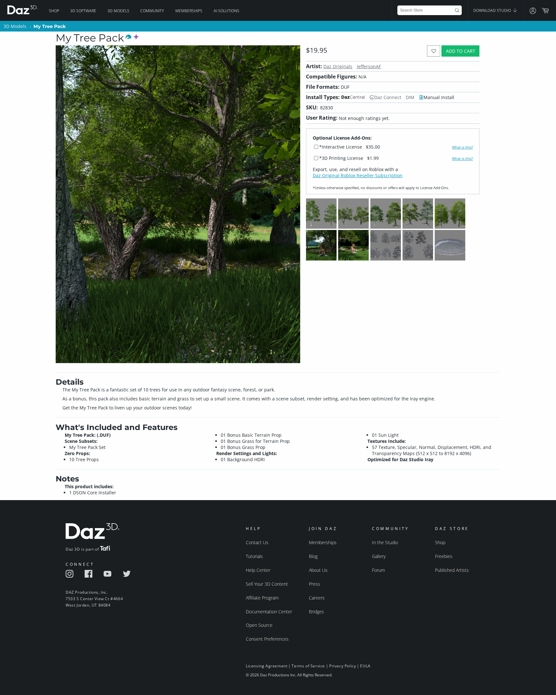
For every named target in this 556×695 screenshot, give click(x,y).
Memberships (188, 11)
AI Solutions (226, 11)
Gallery (378, 556)
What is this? (462, 147)
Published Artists (452, 570)
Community (152, 11)
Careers (317, 598)
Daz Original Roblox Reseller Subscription (358, 175)
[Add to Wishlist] (433, 51)
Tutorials (254, 556)
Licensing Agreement (266, 666)
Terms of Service (308, 666)
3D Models (118, 11)
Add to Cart (460, 51)
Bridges (316, 611)
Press (314, 584)
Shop (54, 11)
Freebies (443, 556)
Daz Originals (337, 66)
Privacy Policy (342, 666)
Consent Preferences (267, 639)
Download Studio (492, 10)
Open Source (259, 625)
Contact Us (257, 542)
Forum (378, 570)
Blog (313, 556)
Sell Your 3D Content (267, 584)
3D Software (83, 11)
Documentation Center (269, 611)
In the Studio (385, 542)
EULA (365, 666)
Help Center (258, 570)
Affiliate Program (262, 598)
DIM (410, 97)
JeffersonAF (369, 66)
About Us (318, 570)
